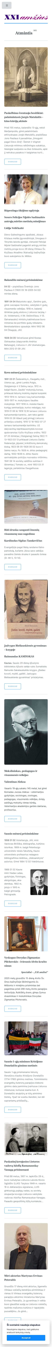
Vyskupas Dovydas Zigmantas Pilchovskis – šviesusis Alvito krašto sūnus (25, 962)
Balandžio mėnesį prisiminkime (23, 280)
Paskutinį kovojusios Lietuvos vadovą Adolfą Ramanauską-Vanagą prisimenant (22, 1166)
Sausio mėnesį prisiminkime (21, 833)
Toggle (7, 6)
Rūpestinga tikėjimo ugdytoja (21, 210)
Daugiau (12, 162)
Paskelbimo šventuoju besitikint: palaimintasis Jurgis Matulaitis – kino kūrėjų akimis (23, 117)
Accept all (26, 1338)
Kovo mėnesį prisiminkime (20, 372)
